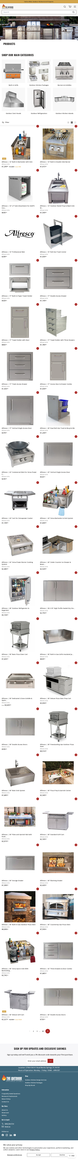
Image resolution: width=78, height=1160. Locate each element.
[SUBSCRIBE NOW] (50, 1061)
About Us (5, 1110)
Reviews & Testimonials (9, 1096)
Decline (62, 1155)
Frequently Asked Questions (11, 1094)
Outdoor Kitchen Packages (33, 1083)
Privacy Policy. (35, 1150)
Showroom (5, 1113)
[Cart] (70, 6)
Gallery (4, 1115)
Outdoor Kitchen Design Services (36, 1080)
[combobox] (39, 12)
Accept (38, 1155)
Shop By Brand (30, 1085)
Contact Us (5, 1102)
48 (43, 1031)
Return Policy (6, 1099)
